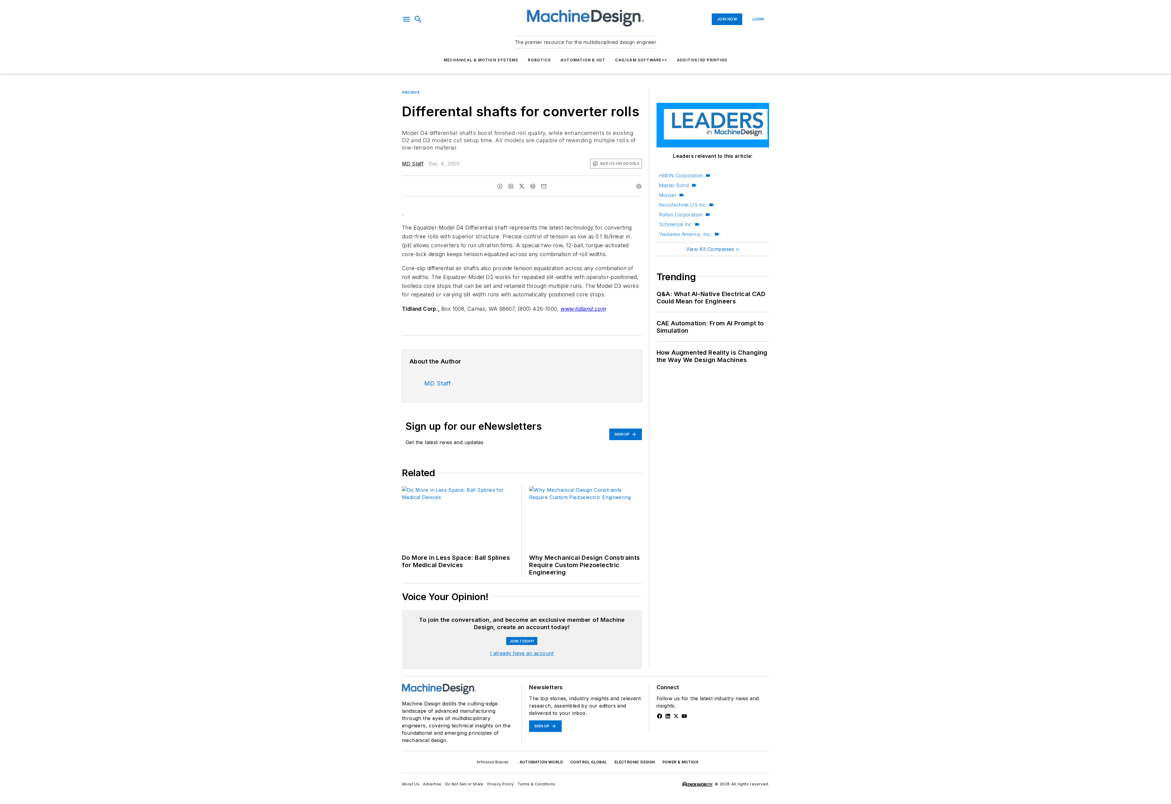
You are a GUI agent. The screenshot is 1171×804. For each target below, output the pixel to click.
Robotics (539, 60)
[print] (639, 186)
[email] (544, 186)
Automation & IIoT (582, 60)
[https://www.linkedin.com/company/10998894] (668, 716)
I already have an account (522, 653)
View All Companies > (712, 249)
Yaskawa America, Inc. (685, 234)
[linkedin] (511, 186)
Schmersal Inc (675, 224)
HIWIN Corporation (681, 175)
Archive (411, 92)
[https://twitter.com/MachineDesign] (676, 716)
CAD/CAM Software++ (641, 60)
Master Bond (674, 185)
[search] (418, 19)
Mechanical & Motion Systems (481, 60)
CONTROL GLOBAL (588, 762)
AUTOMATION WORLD (541, 762)
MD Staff (413, 164)
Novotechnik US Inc (682, 205)
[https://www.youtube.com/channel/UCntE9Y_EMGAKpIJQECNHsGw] (684, 716)
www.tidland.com (583, 309)
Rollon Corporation (681, 215)
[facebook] (500, 186)
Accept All (1141, 791)
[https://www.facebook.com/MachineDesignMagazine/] (660, 716)
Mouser (667, 195)
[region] (585, 791)
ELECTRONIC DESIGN (634, 762)
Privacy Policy (198, 789)
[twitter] (522, 186)
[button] (406, 19)
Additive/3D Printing (702, 60)
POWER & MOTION (680, 762)
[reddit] (533, 186)
